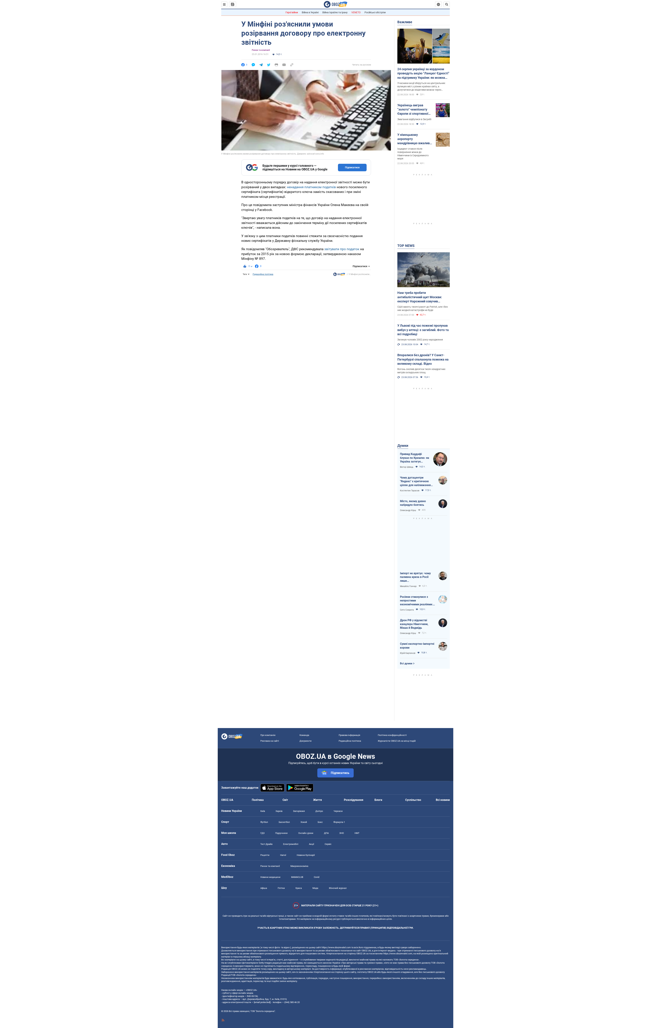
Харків (279, 811)
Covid (316, 877)
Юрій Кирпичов (407, 653)
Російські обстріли (375, 12)
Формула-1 (339, 822)
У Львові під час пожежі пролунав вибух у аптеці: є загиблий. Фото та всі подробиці (423, 330)
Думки (402, 445)
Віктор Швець (406, 467)
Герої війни (292, 12)
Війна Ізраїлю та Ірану (335, 12)
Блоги (378, 800)
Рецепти (264, 855)
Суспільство (413, 800)
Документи (306, 741)
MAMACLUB (297, 877)
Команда (304, 735)
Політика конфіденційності (392, 735)
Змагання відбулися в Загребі (414, 119)
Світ (285, 800)
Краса (298, 888)
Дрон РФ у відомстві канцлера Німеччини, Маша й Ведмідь (414, 624)
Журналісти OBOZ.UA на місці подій (397, 741)
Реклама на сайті (269, 741)
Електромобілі (290, 844)
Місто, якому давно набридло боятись (413, 503)
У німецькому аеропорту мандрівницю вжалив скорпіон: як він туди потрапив (413, 139)
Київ (262, 811)
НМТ (357, 833)
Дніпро (319, 811)
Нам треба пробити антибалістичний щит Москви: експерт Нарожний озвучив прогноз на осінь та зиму (419, 297)
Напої (283, 855)
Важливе (404, 22)
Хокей (304, 822)
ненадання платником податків (311, 187)
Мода (315, 888)
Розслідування (353, 800)
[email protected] (262, 1002)
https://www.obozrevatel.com (336, 947)
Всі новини (443, 800)
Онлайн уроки (305, 833)
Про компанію (268, 735)
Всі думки (406, 663)
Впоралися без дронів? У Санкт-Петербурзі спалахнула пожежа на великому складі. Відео (423, 359)
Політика (258, 800)
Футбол (264, 822)
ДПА (326, 833)
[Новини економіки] (339, 275)
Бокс (320, 822)
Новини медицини (270, 877)
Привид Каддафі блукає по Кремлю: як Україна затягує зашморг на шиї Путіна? (414, 458)
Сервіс (328, 844)
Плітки (281, 888)
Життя (317, 800)
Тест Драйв (266, 844)
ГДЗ (262, 833)
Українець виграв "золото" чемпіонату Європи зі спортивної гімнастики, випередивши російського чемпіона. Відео (413, 109)
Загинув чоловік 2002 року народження (420, 339)
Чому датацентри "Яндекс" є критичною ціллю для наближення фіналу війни (415, 481)
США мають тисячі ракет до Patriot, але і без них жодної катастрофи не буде (422, 308)
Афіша (263, 888)
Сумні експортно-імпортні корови (417, 645)
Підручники (281, 833)
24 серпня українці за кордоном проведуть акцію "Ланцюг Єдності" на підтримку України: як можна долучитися (423, 73)
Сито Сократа (407, 610)
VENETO (356, 12)
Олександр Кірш (408, 510)
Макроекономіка (299, 866)
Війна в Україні (310, 12)
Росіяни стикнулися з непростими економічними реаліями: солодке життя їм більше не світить (416, 600)
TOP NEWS (405, 246)
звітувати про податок (341, 249)
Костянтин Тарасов (409, 490)
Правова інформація (349, 735)
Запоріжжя (299, 811)
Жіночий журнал (338, 888)
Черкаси (338, 811)
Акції (311, 844)
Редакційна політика (263, 274)
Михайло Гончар (408, 586)
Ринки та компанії (261, 50)
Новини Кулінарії (306, 855)
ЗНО (341, 833)
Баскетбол (284, 822)
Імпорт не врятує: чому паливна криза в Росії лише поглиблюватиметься (415, 577)
